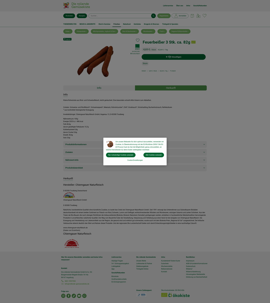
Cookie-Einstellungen (135, 160)
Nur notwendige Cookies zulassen (120, 155)
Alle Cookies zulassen (154, 155)
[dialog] (135, 151)
